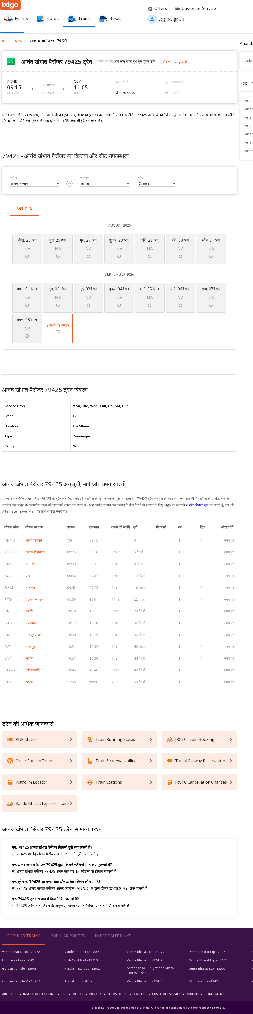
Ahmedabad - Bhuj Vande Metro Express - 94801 (150, 970)
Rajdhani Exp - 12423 (204, 981)
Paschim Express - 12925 (82, 969)
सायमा (29, 658)
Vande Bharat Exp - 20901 (83, 952)
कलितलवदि (33, 670)
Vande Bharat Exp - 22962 (21, 952)
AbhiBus (192, 994)
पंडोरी (29, 611)
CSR (64, 994)
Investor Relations (39, 994)
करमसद (30, 563)
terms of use (117, 994)
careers (140, 994)
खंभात (29, 682)
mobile (78, 994)
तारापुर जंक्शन (34, 634)
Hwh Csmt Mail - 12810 (81, 960)
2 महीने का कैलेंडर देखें (57, 328)
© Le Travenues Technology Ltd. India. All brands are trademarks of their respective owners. (158, 1007)
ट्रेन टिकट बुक (198, 505)
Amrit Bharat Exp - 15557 (207, 969)
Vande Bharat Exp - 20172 (146, 952)
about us (9, 994)
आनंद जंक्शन (34, 540)
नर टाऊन (32, 623)
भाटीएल (30, 587)
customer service (166, 994)
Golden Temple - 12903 (19, 969)
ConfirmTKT (214, 994)
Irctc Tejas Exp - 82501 (18, 960)
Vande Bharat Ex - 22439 (145, 960)
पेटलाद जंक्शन (34, 599)
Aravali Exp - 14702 (78, 981)
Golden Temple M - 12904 (21, 981)
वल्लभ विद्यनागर (35, 552)
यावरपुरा (31, 646)
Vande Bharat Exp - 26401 (208, 960)
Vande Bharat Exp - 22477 (208, 952)
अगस (29, 575)
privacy (95, 994)
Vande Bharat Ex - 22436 (145, 981)
